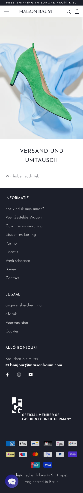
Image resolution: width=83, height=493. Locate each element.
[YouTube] (31, 374)
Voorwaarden (17, 323)
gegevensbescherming (24, 305)
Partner (12, 243)
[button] (11, 481)
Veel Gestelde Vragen (24, 217)
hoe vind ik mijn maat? (25, 209)
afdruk (11, 314)
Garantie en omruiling (24, 226)
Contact (12, 278)
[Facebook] (7, 374)
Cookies (12, 331)
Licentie (12, 252)
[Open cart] (77, 11)
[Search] (69, 11)
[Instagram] (19, 374)
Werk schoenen (18, 261)
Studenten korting (21, 235)
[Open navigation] (6, 11)
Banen (11, 269)
